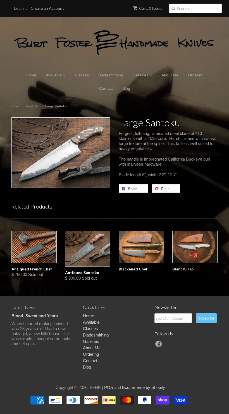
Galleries (141, 75)
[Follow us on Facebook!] (159, 345)
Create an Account (47, 8)
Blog (126, 88)
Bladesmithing (110, 75)
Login (19, 8)
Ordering (196, 75)
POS (108, 387)
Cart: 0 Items (150, 8)
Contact (106, 88)
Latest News (23, 307)
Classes (82, 75)
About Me (169, 75)
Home (31, 75)
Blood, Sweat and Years (34, 315)
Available (54, 75)
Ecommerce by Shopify (143, 387)
